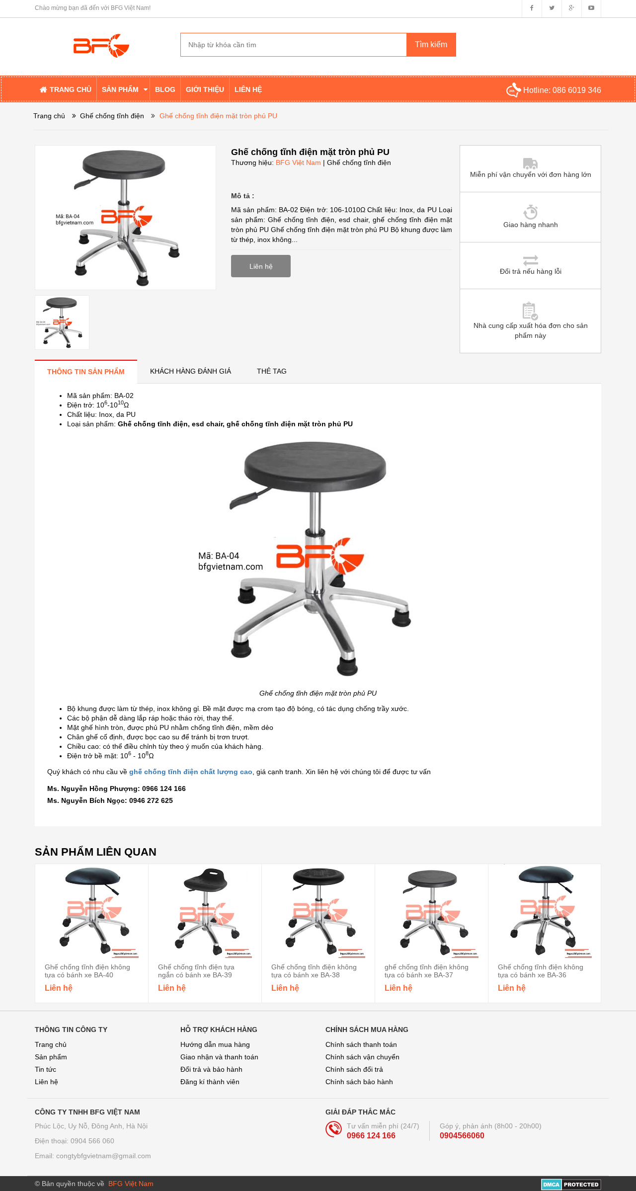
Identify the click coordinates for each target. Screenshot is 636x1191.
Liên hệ (46, 1082)
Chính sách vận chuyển (362, 1057)
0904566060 (462, 1135)
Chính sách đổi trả (354, 1069)
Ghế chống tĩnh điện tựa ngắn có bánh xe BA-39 (196, 971)
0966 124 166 (371, 1135)
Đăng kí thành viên (209, 1082)
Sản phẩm (51, 1057)
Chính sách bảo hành (359, 1082)
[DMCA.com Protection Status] (571, 1184)
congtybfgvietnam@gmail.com (103, 1156)
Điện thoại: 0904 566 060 (74, 1141)
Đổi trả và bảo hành (211, 1069)
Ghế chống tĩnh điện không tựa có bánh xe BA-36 (540, 971)
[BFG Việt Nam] (100, 38)
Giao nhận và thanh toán (219, 1057)
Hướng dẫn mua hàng (215, 1044)
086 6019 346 (577, 90)
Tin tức (45, 1069)
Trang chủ (51, 1044)
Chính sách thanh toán (361, 1044)
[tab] (86, 371)
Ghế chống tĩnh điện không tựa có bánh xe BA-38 (314, 971)
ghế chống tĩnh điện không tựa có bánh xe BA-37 (427, 971)
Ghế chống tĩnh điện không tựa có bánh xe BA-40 (87, 971)
